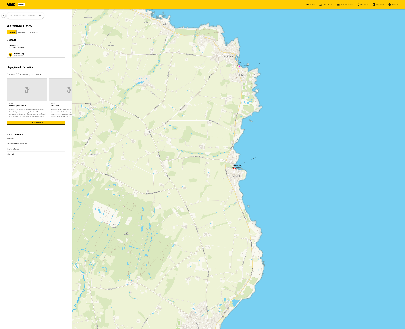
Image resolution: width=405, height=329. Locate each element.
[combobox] (25, 15)
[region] (202, 164)
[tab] (12, 32)
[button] (40, 15)
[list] (36, 146)
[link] (36, 138)
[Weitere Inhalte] (67, 98)
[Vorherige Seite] (3, 16)
